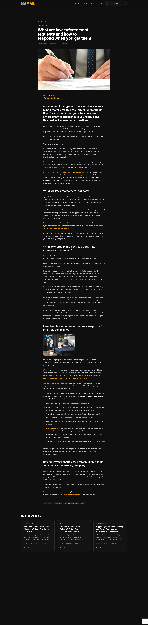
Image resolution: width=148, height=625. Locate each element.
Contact (101, 3)
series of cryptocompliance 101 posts (72, 172)
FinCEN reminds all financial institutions (57, 375)
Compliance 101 (42, 25)
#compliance (47, 503)
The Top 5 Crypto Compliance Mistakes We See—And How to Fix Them (36, 529)
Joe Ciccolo (53, 43)
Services (78, 3)
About (86, 3)
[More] (58, 98)
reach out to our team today (68, 495)
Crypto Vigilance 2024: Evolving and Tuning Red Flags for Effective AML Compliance (109, 529)
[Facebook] (44, 98)
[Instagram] (54, 98)
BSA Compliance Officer (56, 383)
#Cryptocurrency (58, 503)
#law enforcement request (72, 503)
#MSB (82, 503)
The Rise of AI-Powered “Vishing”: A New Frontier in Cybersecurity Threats (71, 529)
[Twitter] (48, 98)
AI (60, 523)
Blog (93, 3)
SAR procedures (52, 428)
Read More (27, 548)
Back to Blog (43, 21)
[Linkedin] (51, 98)
